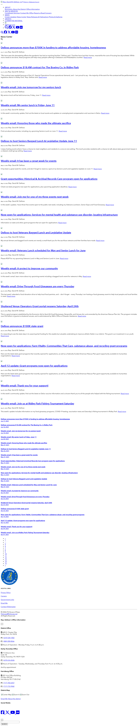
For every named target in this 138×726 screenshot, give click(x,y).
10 (6, 554)
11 (6, 556)
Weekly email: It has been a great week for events (28, 160)
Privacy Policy (6, 593)
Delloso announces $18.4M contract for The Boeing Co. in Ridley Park (40, 67)
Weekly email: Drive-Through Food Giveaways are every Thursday (37, 286)
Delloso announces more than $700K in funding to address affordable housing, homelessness (53, 47)
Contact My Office (27, 13)
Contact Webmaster (8, 607)
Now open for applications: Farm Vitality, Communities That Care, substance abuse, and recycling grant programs (64, 345)
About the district (14, 699)
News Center (21, 17)
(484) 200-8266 (8, 641)
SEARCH (4, 724)
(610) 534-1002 (8, 638)
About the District (19, 9)
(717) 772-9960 (8, 686)
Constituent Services (12, 13)
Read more (88, 57)
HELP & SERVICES (11, 11)
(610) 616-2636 (8, 660)
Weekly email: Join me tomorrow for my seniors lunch (31, 87)
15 (6, 563)
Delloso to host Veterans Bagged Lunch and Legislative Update (36, 232)
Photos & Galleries (55, 17)
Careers (4, 596)
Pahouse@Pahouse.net (9, 614)
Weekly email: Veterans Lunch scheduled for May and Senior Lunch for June (43, 250)
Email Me (4, 603)
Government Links (7, 600)
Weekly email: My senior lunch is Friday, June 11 (28, 105)
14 (6, 561)
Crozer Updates (10, 17)
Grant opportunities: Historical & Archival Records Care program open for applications (49, 178)
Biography (9, 9)
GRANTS (8, 19)
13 (6, 560)
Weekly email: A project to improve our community (29, 268)
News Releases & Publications (37, 17)
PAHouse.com (10, 25)
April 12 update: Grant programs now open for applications (34, 365)
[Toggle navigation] (1, 4)
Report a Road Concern (43, 13)
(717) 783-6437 (8, 683)
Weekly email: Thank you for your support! (24, 385)
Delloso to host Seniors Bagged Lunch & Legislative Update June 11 (39, 141)
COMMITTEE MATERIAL (13, 21)
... (5, 542)
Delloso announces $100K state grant (22, 326)
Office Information (33, 9)
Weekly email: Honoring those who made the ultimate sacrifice (36, 123)
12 (6, 558)
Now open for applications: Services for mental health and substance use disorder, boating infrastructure (59, 214)
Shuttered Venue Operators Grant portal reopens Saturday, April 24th (40, 306)
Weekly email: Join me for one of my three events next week (34, 196)
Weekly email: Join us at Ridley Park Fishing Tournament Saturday (37, 403)
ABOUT (7, 7)
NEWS (7, 15)
